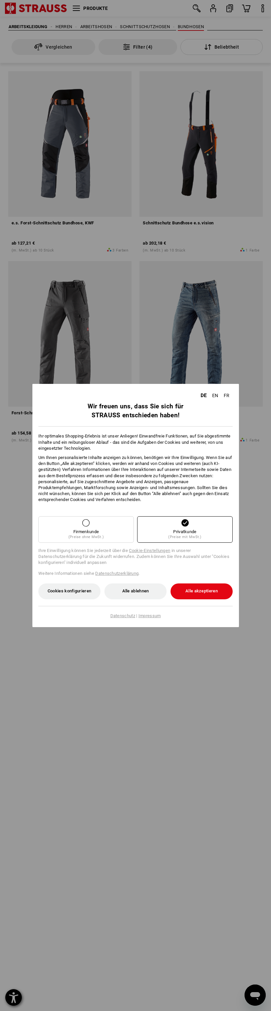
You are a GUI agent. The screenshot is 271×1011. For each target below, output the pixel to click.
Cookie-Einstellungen (149, 550)
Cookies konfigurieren (69, 590)
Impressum (149, 615)
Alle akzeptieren (201, 590)
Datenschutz (122, 615)
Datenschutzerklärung (116, 573)
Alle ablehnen (135, 590)
